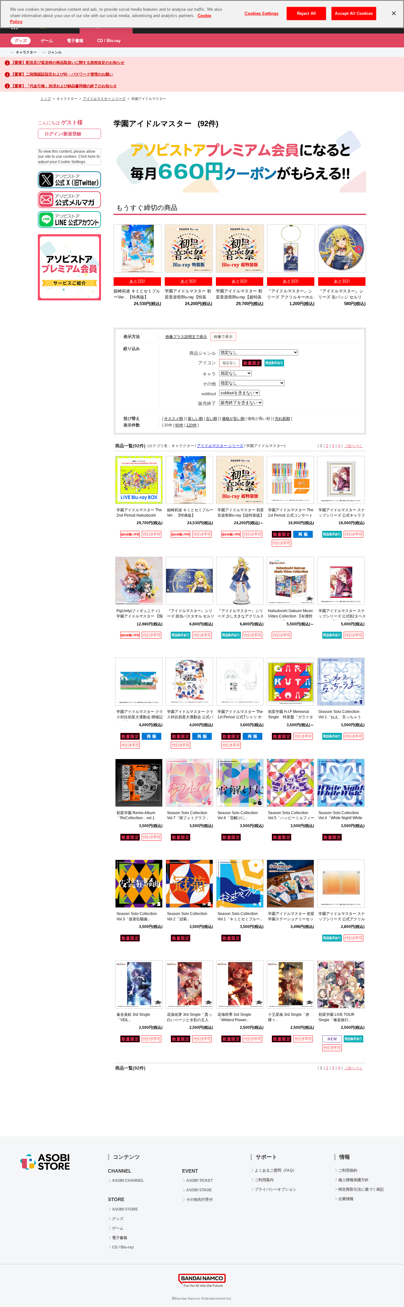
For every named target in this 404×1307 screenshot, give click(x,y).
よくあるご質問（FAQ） (275, 1170)
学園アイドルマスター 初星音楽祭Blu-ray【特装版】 (188, 297)
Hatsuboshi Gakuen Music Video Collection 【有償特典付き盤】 (290, 616)
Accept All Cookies (353, 13)
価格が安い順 (233, 418)
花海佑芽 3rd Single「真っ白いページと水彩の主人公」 (189, 1020)
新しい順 (195, 418)
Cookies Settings (261, 13)
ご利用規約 (347, 1170)
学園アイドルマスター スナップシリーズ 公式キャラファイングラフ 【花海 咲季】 (342, 515)
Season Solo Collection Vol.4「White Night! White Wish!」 (340, 818)
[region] (202, 14)
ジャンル (55, 52)
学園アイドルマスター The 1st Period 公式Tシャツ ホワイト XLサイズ (240, 717)
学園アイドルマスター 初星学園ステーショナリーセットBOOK (291, 919)
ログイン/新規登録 (63, 133)
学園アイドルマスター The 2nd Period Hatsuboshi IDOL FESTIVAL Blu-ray (139, 515)
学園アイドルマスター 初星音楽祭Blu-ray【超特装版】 (239, 297)
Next (358, 250)
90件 (179, 425)
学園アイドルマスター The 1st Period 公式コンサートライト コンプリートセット (291, 515)
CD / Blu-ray (109, 40)
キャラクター (26, 52)
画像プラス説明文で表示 (186, 336)
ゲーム (47, 40)
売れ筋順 (282, 418)
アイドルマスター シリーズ (104, 99)
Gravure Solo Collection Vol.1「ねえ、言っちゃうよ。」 (339, 717)
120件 (191, 425)
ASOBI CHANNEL (128, 1180)
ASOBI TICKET (199, 1180)
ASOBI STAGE (199, 1190)
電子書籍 (75, 40)
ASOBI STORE (125, 1209)
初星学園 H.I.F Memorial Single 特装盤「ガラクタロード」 (290, 717)
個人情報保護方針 (353, 1180)
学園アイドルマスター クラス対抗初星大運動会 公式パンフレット (190, 717)
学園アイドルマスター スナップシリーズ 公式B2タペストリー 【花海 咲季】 (342, 616)
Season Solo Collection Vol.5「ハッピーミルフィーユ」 (291, 818)
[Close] (394, 13)
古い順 (211, 418)
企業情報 (346, 1199)
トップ (45, 99)
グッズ (21, 40)
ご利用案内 (264, 1180)
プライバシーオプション (275, 1189)
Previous (121, 250)
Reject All (306, 13)
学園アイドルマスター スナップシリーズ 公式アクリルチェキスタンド (341, 919)
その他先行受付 (199, 1199)
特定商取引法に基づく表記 (361, 1189)
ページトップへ (383, 1286)
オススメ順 (173, 418)
